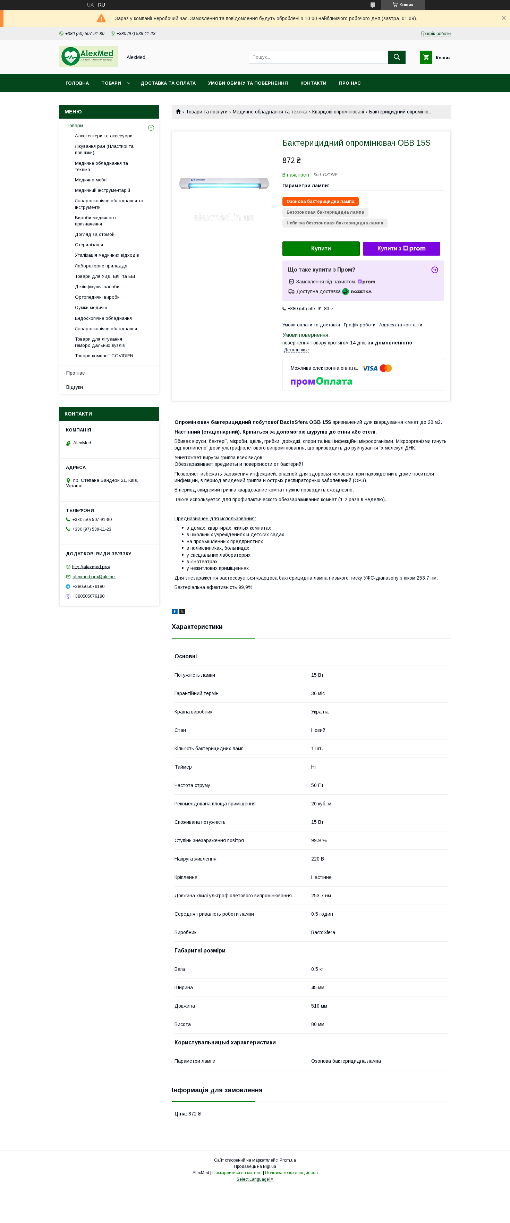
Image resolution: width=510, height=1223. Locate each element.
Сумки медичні (91, 307)
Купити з (389, 248)
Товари (111, 83)
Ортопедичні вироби (97, 297)
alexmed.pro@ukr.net (94, 576)
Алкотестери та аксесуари (104, 135)
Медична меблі (91, 179)
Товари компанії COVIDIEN (104, 355)
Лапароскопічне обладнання (106, 328)
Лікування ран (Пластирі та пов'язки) (104, 149)
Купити (321, 248)
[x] (182, 612)
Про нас (350, 83)
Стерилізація (89, 244)
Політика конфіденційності (291, 1172)
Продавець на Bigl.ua (255, 1166)
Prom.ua (288, 1160)
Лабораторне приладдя (101, 265)
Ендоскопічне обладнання (103, 318)
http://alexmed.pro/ (91, 566)
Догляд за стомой (94, 234)
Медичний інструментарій (102, 190)
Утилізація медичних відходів (107, 255)
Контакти (313, 83)
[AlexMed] (88, 65)
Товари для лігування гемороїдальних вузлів (100, 342)
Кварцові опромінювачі (338, 111)
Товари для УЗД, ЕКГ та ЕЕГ (105, 276)
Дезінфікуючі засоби (97, 286)
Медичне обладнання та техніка (270, 111)
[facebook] (175, 612)
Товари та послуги (207, 111)
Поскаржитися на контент (237, 1172)
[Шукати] (397, 57)
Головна (77, 83)
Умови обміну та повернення (248, 83)
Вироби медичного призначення (95, 220)
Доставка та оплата (168, 83)
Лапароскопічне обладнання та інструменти (109, 203)
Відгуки (74, 387)
